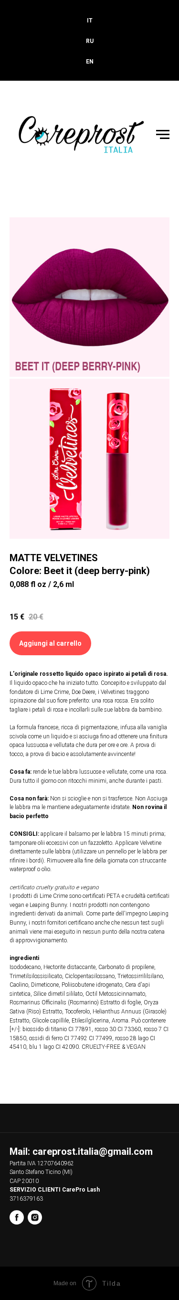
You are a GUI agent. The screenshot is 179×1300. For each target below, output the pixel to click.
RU (90, 41)
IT (90, 20)
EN (90, 61)
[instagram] (35, 1217)
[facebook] (17, 1217)
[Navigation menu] (162, 134)
